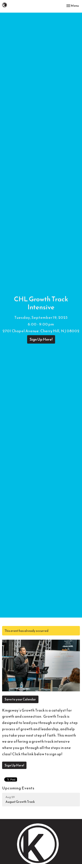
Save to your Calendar (20, 699)
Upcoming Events (18, 788)
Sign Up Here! (41, 339)
